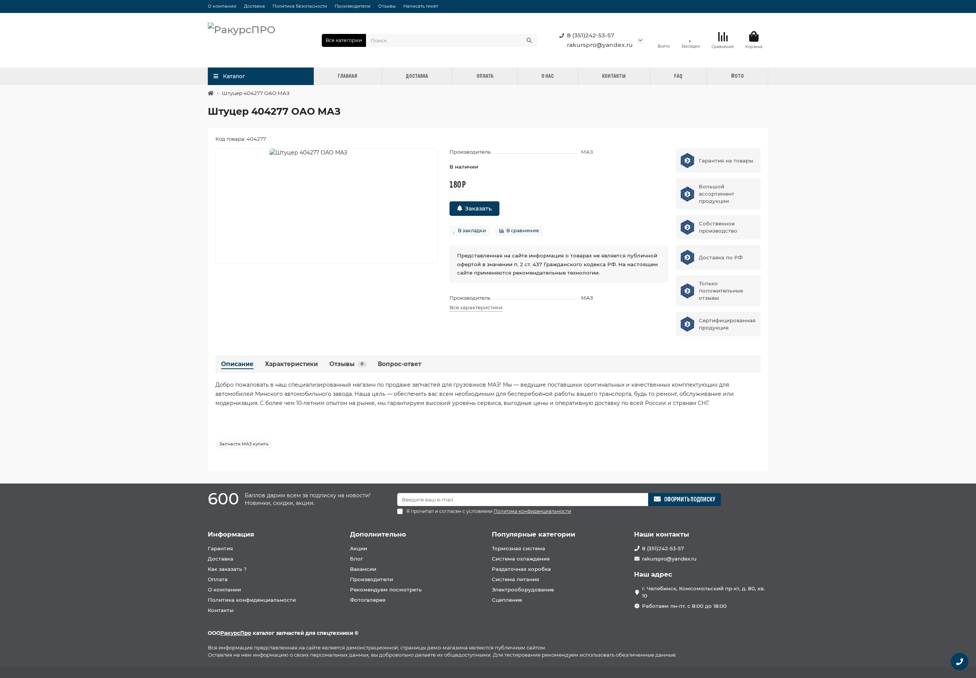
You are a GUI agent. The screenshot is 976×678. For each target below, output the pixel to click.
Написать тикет (420, 6)
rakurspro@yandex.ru (600, 44)
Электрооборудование (523, 589)
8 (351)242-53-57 (590, 35)
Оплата (218, 579)
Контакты (221, 610)
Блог (356, 559)
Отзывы (387, 6)
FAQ (678, 76)
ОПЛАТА (485, 76)
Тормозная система (518, 548)
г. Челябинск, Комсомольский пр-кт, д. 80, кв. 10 (703, 592)
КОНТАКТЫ (614, 76)
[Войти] (664, 36)
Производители (353, 6)
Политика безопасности (300, 6)
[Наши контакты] (959, 661)
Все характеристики (475, 307)
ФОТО (737, 76)
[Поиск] (529, 40)
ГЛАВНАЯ (347, 76)
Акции (358, 548)
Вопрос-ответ (399, 364)
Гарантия (220, 548)
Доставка (254, 6)
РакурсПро (235, 633)
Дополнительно (378, 534)
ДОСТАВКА (417, 76)
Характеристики (291, 364)
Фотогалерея (367, 600)
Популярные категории (533, 534)
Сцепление (507, 600)
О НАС (547, 76)
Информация (231, 534)
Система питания (515, 579)
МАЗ (587, 152)
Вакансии (363, 569)
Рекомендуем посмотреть (386, 589)
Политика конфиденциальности (252, 600)
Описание (237, 364)
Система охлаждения (521, 559)
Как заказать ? (227, 569)
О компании (222, 6)
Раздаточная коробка (521, 569)
